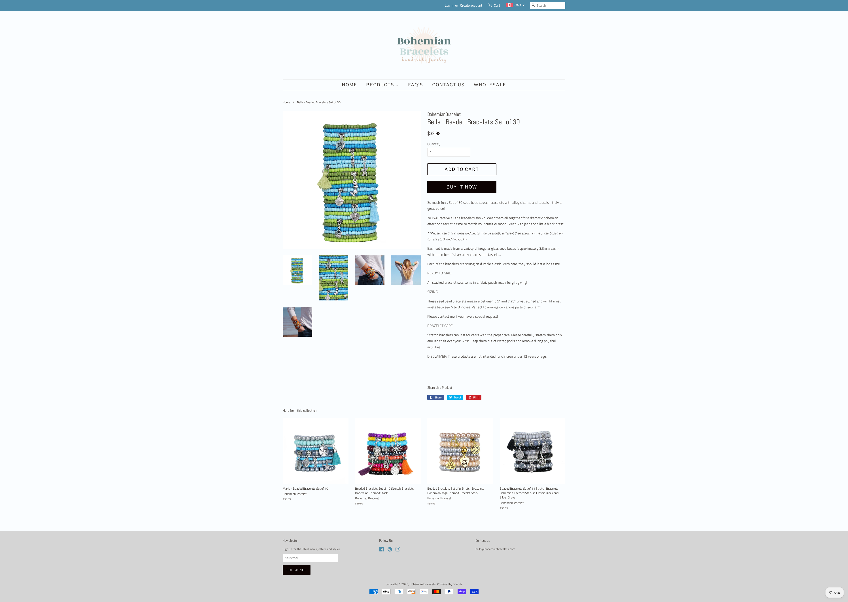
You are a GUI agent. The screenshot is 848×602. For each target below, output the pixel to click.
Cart (497, 5)
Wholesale (490, 84)
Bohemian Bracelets (423, 584)
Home (349, 84)
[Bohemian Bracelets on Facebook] (381, 550)
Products (381, 84)
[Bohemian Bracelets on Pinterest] (389, 550)
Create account (471, 5)
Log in (449, 5)
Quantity (433, 144)
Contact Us (448, 84)
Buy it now (462, 187)
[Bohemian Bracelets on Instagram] (397, 550)
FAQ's (415, 84)
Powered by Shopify (450, 584)
